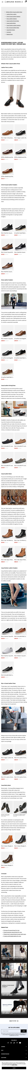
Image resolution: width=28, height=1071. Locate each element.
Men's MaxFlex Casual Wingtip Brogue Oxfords (7, 233)
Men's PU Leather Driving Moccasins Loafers (20, 757)
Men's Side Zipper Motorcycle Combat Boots (7, 559)
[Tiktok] (14, 1043)
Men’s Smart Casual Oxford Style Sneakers (7, 252)
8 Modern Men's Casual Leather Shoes (14, 12)
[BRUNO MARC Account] (22, 2)
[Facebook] (8, 1043)
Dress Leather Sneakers (11, 18)
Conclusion (8, 32)
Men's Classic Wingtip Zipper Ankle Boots (7, 846)
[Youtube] (20, 1043)
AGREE (14, 1068)
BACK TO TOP (12, 1021)
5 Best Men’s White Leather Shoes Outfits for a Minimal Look (13, 1012)
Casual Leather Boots (11, 23)
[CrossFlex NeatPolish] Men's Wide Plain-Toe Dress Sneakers (20, 233)
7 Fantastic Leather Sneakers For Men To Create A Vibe (13, 958)
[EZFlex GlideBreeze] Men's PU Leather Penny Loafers (7, 157)
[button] (2, 2)
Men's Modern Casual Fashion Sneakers (20, 655)
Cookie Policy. (14, 1064)
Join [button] (23, 1031)
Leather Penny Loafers (11, 14)
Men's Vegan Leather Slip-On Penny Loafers (20, 137)
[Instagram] (11, 1043)
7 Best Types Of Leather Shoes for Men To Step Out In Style (13, 976)
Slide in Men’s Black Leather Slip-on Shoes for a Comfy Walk (14, 994)
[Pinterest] (17, 1043)
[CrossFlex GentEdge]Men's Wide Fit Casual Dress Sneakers (20, 338)
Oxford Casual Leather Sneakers (13, 16)
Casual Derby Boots (10, 29)
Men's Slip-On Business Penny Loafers (7, 137)
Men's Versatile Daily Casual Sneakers (20, 636)
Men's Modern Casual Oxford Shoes (7, 338)
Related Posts (9, 34)
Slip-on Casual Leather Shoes (12, 27)
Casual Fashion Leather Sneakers (13, 25)
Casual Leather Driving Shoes (12, 21)
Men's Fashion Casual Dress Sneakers (7, 636)
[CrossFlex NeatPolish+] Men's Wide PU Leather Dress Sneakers (20, 358)
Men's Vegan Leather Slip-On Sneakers (7, 757)
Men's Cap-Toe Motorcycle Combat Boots (7, 540)
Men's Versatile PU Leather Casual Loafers (7, 446)
